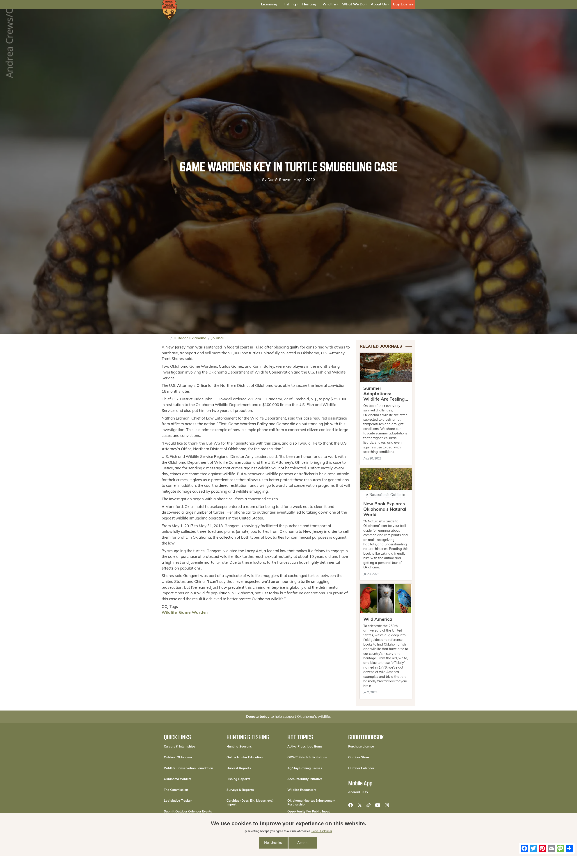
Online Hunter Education (245, 757)
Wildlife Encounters (301, 790)
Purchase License (375, 746)
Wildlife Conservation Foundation (188, 768)
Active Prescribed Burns (305, 746)
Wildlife (329, 4)
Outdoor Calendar (375, 768)
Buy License (403, 4)
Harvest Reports (239, 768)
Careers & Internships (179, 746)
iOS (365, 792)
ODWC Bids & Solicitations (307, 757)
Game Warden (193, 613)
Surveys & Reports (240, 790)
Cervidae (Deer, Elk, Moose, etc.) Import (250, 802)
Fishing (290, 4)
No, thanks (273, 843)
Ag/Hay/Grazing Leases (304, 768)
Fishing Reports (238, 779)
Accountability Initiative (304, 779)
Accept (302, 843)
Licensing (269, 4)
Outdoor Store (373, 757)
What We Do (353, 4)
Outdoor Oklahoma (190, 338)
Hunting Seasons (239, 746)
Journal (217, 338)
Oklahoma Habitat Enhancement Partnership (311, 802)
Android (354, 792)
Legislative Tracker (178, 800)
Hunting (309, 4)
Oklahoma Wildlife (178, 779)
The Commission (176, 790)
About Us (379, 4)
